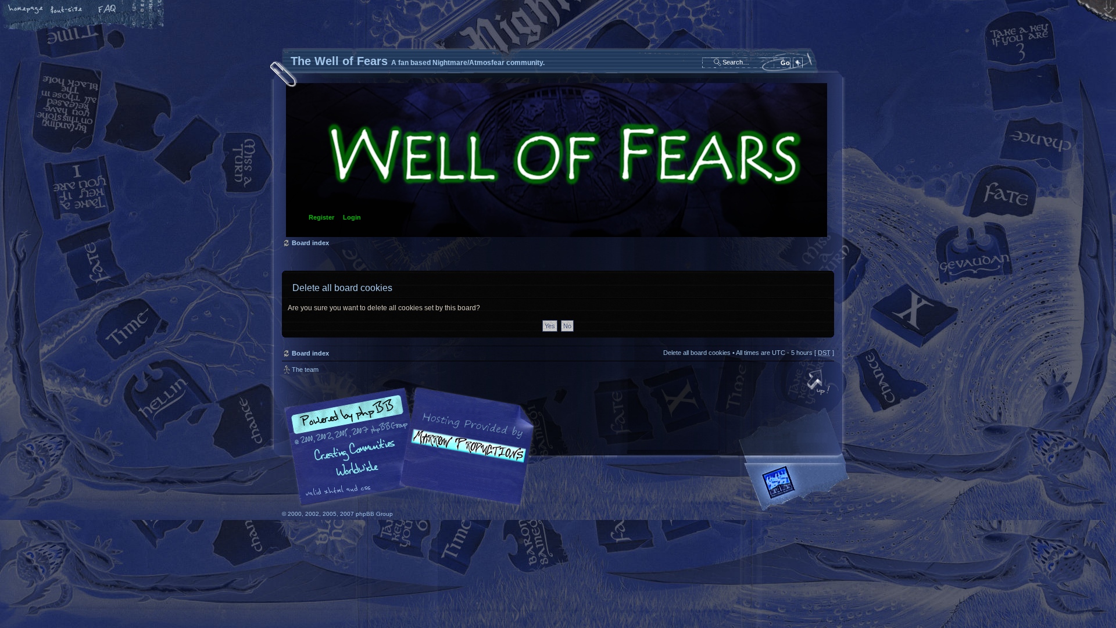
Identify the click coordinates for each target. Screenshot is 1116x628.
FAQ (107, 10)
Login (352, 217)
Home (26, 10)
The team (305, 369)
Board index (556, 160)
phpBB (412, 447)
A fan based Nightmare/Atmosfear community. (465, 454)
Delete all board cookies (697, 352)
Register (321, 217)
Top (819, 383)
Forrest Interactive (799, 487)
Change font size (66, 10)
